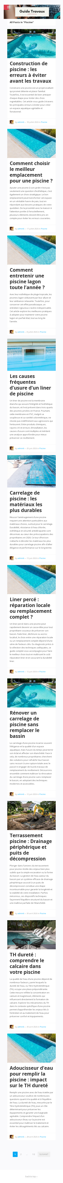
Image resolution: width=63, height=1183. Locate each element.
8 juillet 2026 (32, 332)
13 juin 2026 (32, 558)
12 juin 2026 (32, 671)
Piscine (44, 122)
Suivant (43, 1154)
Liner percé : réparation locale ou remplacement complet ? (31, 608)
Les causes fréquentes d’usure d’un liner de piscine (30, 385)
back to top (30, 1176)
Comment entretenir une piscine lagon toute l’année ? (27, 279)
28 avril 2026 (32, 1137)
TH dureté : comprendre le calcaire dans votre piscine (27, 963)
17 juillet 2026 (32, 228)
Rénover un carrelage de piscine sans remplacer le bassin (24, 724)
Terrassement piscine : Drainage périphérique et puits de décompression (31, 847)
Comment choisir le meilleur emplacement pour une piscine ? (31, 172)
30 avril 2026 (32, 913)
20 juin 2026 (32, 448)
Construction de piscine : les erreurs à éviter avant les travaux (30, 72)
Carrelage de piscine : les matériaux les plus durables (26, 501)
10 (33, 1154)
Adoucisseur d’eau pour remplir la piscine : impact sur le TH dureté (31, 1077)
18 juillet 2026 (32, 122)
